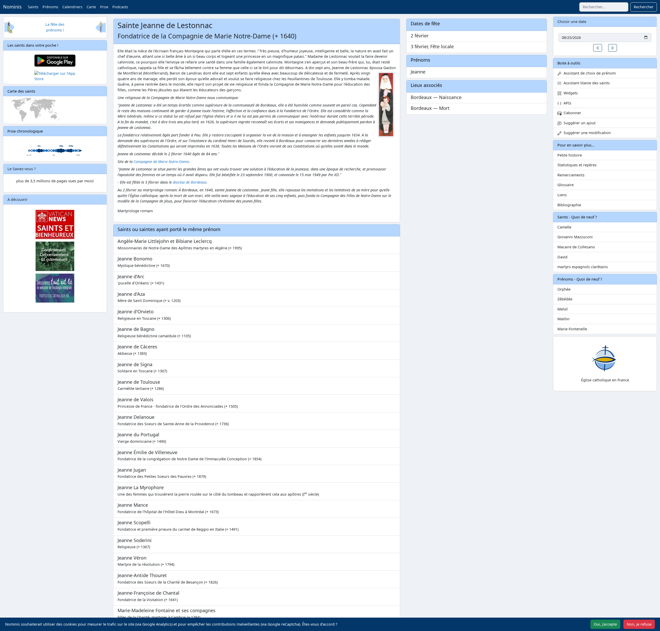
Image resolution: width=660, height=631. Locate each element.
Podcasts (120, 6)
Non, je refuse (639, 624)
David (562, 257)
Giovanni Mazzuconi (575, 236)
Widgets (570, 93)
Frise (104, 6)
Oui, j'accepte (605, 624)
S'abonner (571, 112)
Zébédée (564, 299)
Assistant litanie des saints (586, 82)
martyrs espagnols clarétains (582, 266)
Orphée (564, 289)
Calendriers (72, 6)
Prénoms (50, 6)
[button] (597, 48)
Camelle (564, 227)
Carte (91, 6)
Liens (562, 194)
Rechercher (644, 6)
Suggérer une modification (586, 132)
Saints (33, 6)
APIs (566, 103)
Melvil (562, 309)
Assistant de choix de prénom (589, 73)
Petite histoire (569, 155)
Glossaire (565, 184)
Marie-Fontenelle (572, 328)
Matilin (563, 318)
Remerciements (570, 175)
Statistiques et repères (577, 164)
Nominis (12, 7)
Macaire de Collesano (576, 246)
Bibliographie (569, 204)
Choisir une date (571, 21)
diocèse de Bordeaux (190, 182)
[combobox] (603, 7)
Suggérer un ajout (579, 122)
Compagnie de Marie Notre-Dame (161, 161)
